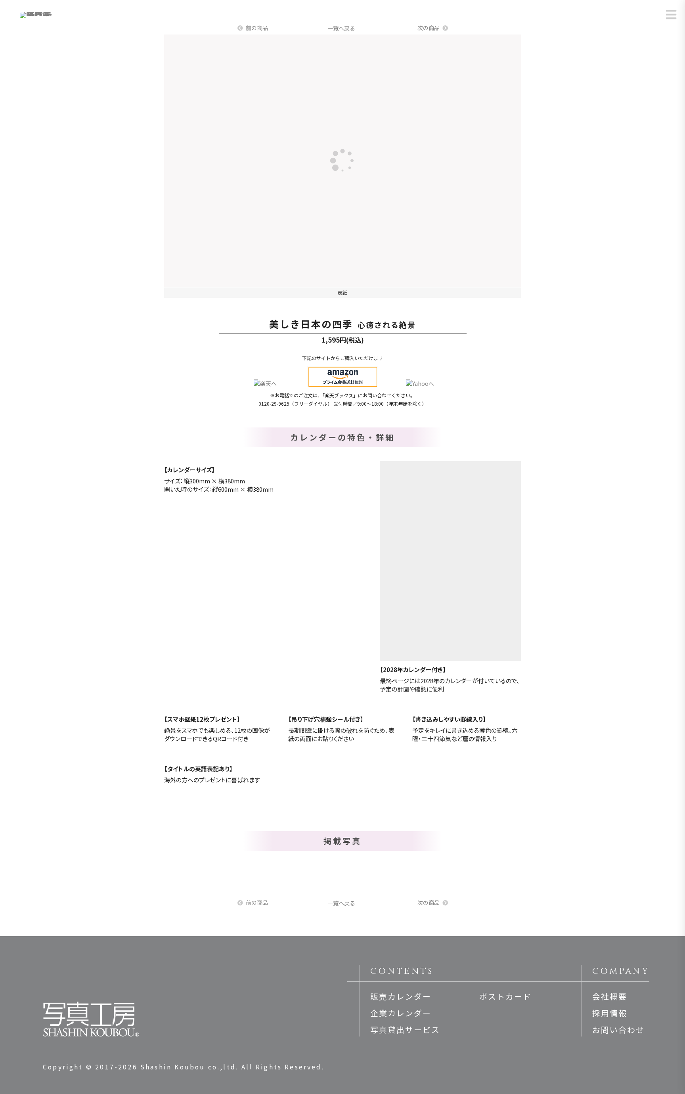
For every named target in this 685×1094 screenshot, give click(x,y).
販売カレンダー (400, 996)
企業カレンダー (400, 1013)
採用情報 (609, 1013)
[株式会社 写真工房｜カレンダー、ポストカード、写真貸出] (37, 18)
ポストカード (505, 996)
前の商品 (257, 28)
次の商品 (428, 28)
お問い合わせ (618, 1029)
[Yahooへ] (420, 383)
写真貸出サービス (405, 1029)
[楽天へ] (265, 383)
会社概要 (609, 996)
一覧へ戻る (341, 28)
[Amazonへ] (342, 377)
